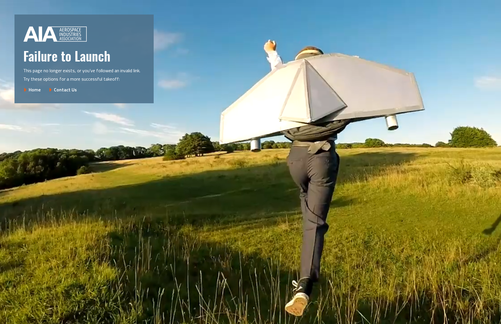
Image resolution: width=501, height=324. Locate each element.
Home (35, 89)
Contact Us (65, 89)
